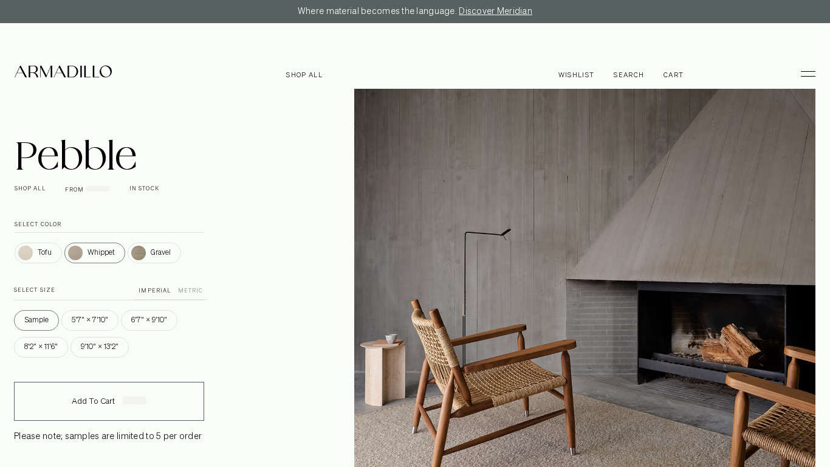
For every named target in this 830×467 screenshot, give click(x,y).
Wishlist (576, 75)
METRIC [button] (190, 291)
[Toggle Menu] (802, 73)
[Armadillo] (63, 73)
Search (629, 75)
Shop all (304, 75)
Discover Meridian (495, 11)
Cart (674, 75)
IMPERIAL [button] (155, 291)
